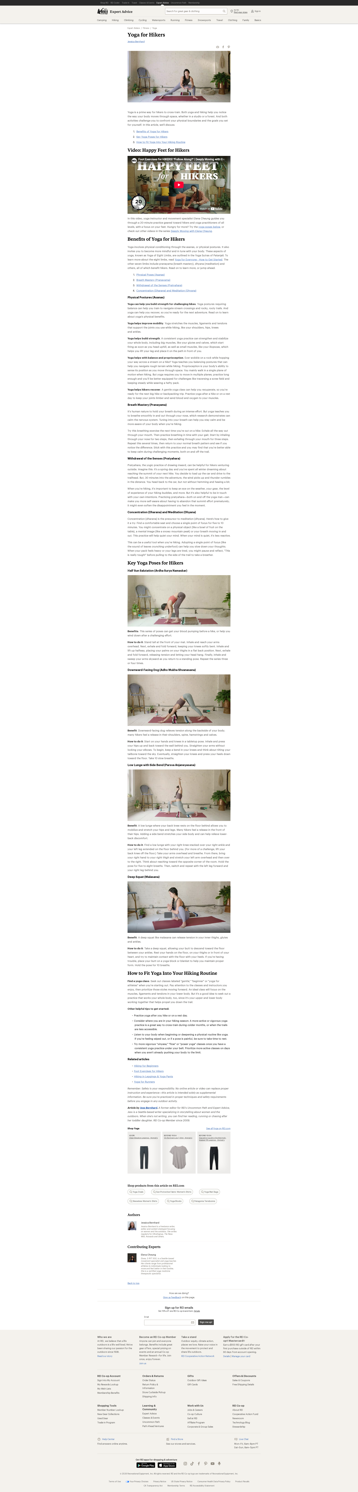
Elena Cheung (148, 1254)
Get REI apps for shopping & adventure (156, 1459)
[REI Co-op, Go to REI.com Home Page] (102, 11)
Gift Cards (192, 1384)
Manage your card (241, 1356)
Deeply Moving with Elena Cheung (191, 231)
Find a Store (177, 1439)
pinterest (205, 1464)
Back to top (133, 1283)
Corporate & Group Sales (200, 1426)
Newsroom (238, 1418)
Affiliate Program (196, 1422)
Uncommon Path (151, 1422)
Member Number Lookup (110, 1410)
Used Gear (102, 1418)
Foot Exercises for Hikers (149, 1071)
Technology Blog (241, 1422)
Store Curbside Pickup (154, 1392)
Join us (142, 1363)
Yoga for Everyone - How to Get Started (198, 259)
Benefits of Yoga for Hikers (152, 131)
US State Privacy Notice (181, 1481)
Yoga (154, 28)
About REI (237, 1410)
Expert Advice (121, 12)
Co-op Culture (194, 1414)
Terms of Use (115, 1481)
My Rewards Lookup (107, 1384)
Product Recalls (242, 1481)
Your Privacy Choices (138, 1481)
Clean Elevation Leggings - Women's (143, 1138)
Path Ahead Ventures (153, 1426)
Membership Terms (176, 1485)
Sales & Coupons (241, 1380)
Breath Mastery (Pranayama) (153, 279)
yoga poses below (209, 226)
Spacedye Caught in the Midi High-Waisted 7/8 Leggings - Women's (212, 1139)
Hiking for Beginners (146, 1065)
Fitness (146, 28)
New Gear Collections (108, 1414)
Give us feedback (172, 1297)
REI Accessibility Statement (202, 1485)
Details (197, 1311)
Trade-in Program (106, 1422)
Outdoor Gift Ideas (197, 1380)
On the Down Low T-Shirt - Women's (178, 1138)
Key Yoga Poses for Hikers (151, 136)
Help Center (108, 1439)
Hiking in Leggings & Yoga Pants (153, 1076)
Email (146, 1317)
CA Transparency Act (153, 1485)
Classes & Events (151, 1417)
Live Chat (244, 1439)
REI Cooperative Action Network (197, 1356)
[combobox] (196, 11)
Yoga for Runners (144, 1081)
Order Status (149, 1380)
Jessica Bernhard (136, 41)
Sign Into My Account (108, 1380)
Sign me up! (206, 1322)
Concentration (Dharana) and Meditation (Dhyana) (166, 290)
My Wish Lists (104, 1388)
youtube (212, 1464)
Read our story (104, 1356)
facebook (199, 1464)
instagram (185, 1464)
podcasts (219, 1464)
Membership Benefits (108, 1392)
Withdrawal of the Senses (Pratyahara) (159, 285)
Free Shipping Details (243, 1384)
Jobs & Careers (195, 1410)
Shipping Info (149, 1396)
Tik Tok (192, 1464)
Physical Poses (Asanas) (150, 274)
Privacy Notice (159, 1481)
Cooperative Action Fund (245, 1414)
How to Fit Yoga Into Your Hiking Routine (160, 142)
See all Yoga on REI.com (218, 1128)
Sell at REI (192, 1418)
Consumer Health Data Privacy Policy (213, 1481)
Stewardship (238, 1426)
